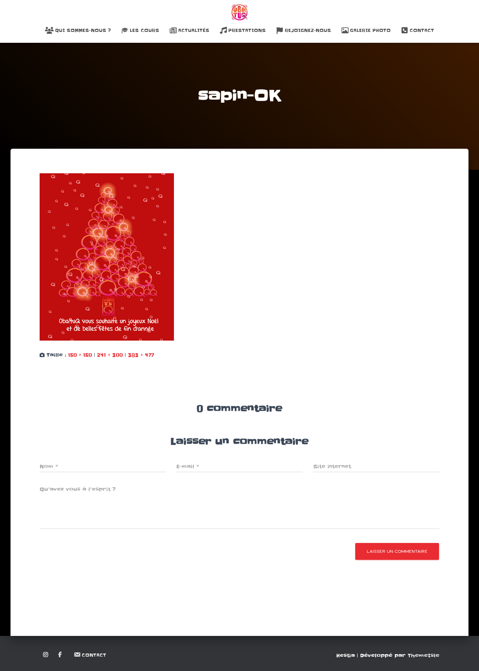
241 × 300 (110, 354)
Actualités (193, 30)
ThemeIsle (423, 655)
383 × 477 (141, 354)
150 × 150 (80, 354)
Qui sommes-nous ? (83, 30)
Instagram (46, 655)
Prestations (247, 30)
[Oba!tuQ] (239, 12)
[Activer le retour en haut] (465, 657)
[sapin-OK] (107, 256)
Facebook (60, 655)
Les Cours (144, 30)
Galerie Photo (370, 30)
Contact (422, 30)
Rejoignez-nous (308, 30)
